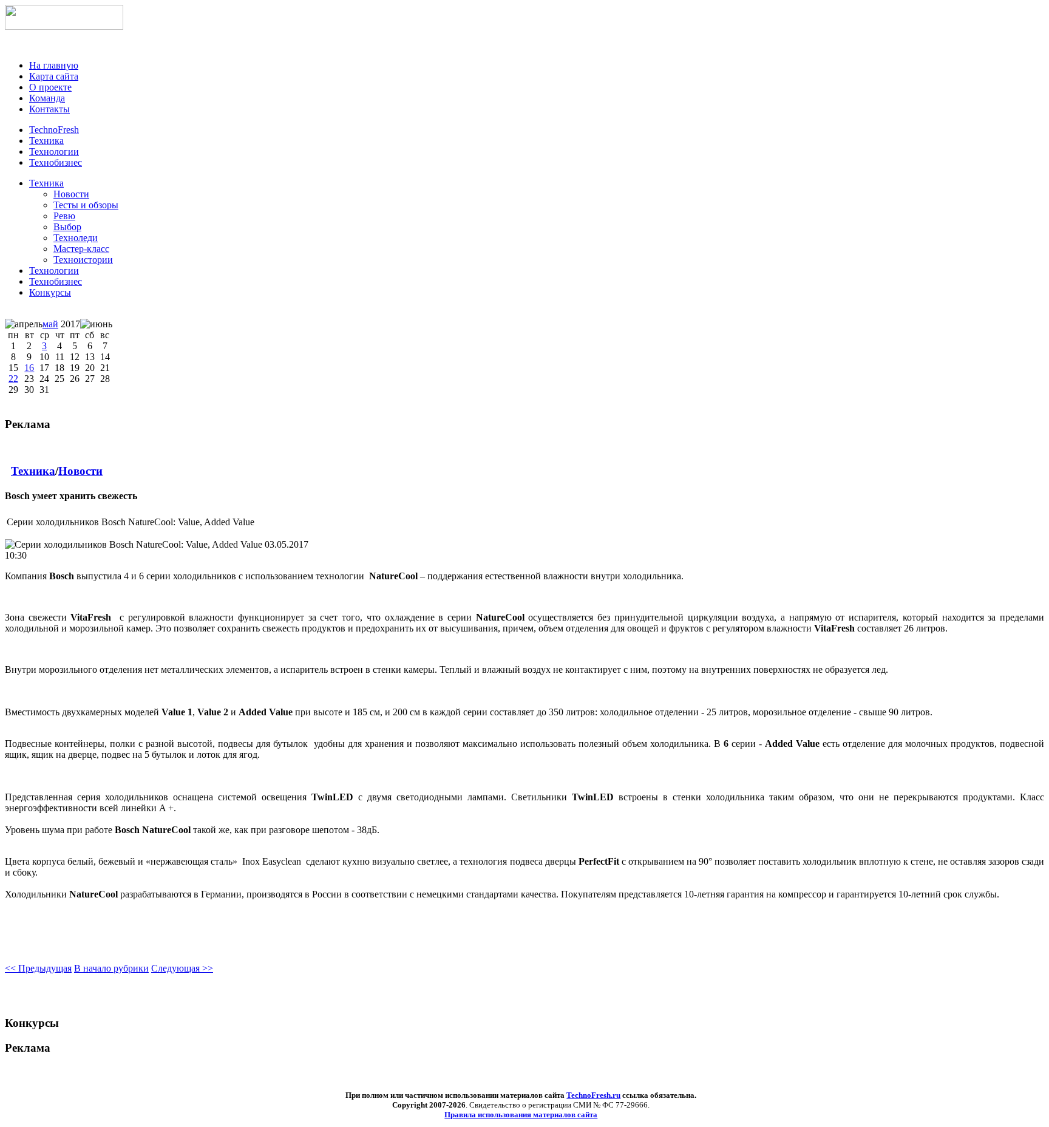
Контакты (49, 109)
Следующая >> (182, 968)
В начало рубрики (111, 968)
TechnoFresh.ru (593, 1095)
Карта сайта (53, 76)
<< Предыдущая (38, 968)
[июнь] (96, 324)
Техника (46, 183)
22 (13, 378)
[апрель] (23, 324)
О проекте (50, 87)
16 (29, 368)
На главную (53, 65)
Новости (80, 471)
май (50, 324)
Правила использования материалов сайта (520, 1114)
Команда (47, 98)
